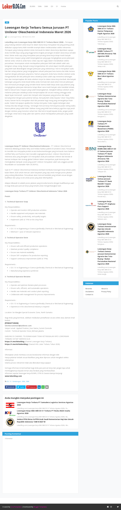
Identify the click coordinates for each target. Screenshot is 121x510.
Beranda (89, 289)
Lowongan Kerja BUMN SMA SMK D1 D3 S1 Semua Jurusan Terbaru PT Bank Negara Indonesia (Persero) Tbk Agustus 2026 (107, 153)
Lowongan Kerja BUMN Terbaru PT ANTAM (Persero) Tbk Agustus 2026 (107, 52)
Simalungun (16, 381)
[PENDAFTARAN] (11, 323)
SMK (27, 381)
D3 (8, 381)
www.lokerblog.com (13, 376)
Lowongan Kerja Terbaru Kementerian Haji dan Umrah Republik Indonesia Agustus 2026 (107, 229)
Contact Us (89, 294)
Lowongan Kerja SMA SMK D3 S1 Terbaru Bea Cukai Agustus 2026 (106, 75)
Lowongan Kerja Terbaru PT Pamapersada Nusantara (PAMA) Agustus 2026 (105, 126)
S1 (10, 381)
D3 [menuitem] (52, 6)
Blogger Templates (40, 507)
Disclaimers (90, 291)
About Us (104, 289)
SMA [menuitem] (39, 6)
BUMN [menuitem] (32, 6)
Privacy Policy (106, 291)
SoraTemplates (16, 507)
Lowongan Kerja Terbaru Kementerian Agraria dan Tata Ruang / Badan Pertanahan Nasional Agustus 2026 (107, 100)
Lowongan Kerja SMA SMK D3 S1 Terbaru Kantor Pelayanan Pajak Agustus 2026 (106, 30)
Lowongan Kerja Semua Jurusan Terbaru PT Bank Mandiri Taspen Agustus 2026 (105, 181)
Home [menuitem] (63, 6)
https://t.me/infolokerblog (16, 344)
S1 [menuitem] (57, 6)
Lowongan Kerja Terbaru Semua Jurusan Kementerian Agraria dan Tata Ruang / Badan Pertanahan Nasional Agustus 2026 (107, 256)
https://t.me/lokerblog (14, 341)
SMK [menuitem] (46, 6)
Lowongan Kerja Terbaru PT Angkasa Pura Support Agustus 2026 (106, 205)
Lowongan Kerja (15, 37)
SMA (23, 381)
